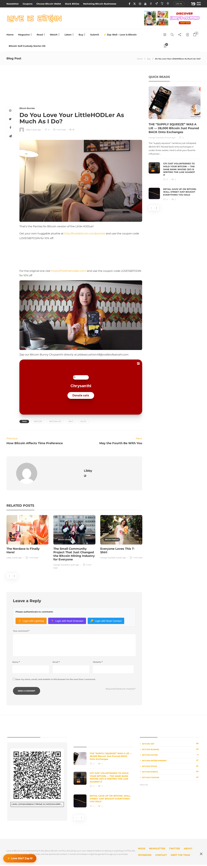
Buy (81, 34)
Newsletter (12, 3)
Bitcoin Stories (64, 539)
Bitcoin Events (170, 771)
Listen (68, 34)
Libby (28, 130)
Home (10, 34)
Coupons (28, 3)
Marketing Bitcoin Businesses (99, 3)
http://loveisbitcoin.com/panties (84, 233)
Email (56, 662)
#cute (83, 421)
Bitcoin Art (170, 743)
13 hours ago (169, 137)
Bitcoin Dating (170, 755)
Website (98, 662)
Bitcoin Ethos (170, 766)
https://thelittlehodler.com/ (68, 270)
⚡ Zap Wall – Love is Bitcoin (120, 34)
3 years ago (36, 130)
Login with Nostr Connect (106, 620)
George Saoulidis (60, 565)
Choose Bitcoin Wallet (48, 3)
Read (40, 34)
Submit (94, 34)
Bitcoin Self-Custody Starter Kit (27, 46)
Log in (179, 4)
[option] (27, 537)
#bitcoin (38, 421)
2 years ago (17, 558)
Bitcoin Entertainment (170, 760)
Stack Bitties (72, 3)
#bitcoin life (55, 421)
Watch (54, 34)
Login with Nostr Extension (67, 620)
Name (16, 662)
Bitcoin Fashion (112, 539)
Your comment (21, 631)
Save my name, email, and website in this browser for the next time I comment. (56, 679)
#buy (71, 421)
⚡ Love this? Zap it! (20, 857)
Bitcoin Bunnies (27, 108)
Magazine (24, 34)
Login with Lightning (31, 620)
